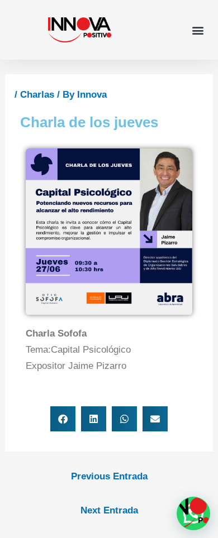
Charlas (37, 94)
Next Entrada (109, 510)
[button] (197, 30)
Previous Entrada (109, 476)
